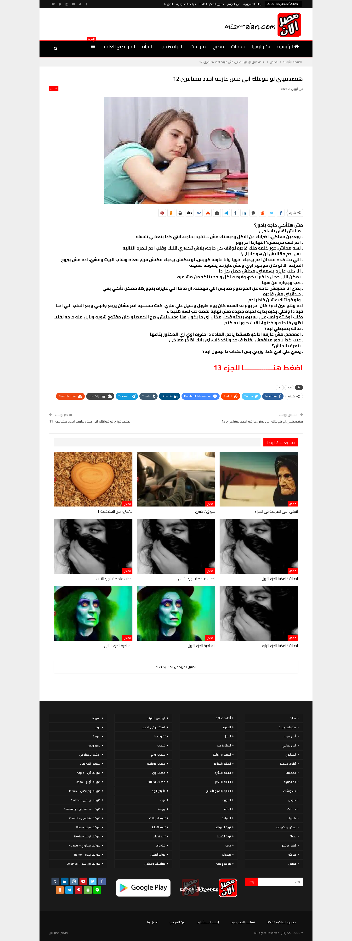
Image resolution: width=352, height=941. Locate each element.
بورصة (161, 809)
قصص (54, 88)
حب (279, 387)
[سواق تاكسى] (176, 479)
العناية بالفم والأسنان (218, 791)
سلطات (291, 809)
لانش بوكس (288, 845)
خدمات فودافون (155, 763)
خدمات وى (158, 772)
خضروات (160, 845)
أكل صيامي (289, 745)
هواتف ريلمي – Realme (85, 800)
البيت (289, 387)
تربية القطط (224, 836)
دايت (228, 845)
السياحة (226, 818)
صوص (292, 800)
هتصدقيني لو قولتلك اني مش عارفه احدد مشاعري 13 (262, 421)
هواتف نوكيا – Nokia (87, 836)
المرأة (147, 46)
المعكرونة (290, 782)
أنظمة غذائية (223, 718)
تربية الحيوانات (223, 827)
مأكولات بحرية (287, 727)
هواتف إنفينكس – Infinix (84, 791)
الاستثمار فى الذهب (153, 727)
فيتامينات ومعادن (154, 863)
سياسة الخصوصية (186, 4)
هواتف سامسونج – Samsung (82, 809)
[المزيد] (92, 46)
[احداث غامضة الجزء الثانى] (176, 546)
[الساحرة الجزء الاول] (176, 613)
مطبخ (218, 46)
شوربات (291, 818)
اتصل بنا (168, 4)
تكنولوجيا (261, 46)
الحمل (227, 736)
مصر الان (54, 932)
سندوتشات (289, 791)
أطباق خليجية (288, 763)
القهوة (226, 800)
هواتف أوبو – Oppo (88, 782)
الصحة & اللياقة (222, 754)
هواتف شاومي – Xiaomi (84, 818)
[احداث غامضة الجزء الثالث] (93, 546)
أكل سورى (289, 736)
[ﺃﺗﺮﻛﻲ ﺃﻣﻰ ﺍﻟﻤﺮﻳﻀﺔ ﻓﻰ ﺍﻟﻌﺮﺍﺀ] (259, 479)
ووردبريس (94, 745)
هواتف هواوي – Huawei (84, 845)
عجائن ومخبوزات (286, 827)
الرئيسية (285, 46)
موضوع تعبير (223, 863)
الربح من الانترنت (156, 718)
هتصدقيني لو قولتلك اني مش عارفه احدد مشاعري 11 (90, 421)
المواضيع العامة (118, 46)
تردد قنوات (159, 836)
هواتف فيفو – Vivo (88, 827)
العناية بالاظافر (222, 763)
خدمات (238, 46)
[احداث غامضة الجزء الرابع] (259, 613)
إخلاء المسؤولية (252, 4)
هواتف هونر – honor (87, 854)
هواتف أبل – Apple (88, 772)
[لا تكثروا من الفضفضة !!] (93, 479)
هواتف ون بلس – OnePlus (83, 863)
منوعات (198, 46)
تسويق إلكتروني (90, 763)
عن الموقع (233, 4)
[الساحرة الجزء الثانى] (93, 613)
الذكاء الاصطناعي (89, 754)
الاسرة (227, 727)
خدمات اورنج (158, 754)
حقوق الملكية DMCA (211, 4)
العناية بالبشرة (223, 772)
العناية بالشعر (223, 782)
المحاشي (290, 754)
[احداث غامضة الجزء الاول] (259, 546)
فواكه (292, 854)
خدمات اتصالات (156, 782)
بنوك (162, 800)
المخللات (290, 772)
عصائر (293, 836)
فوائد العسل (157, 854)
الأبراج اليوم (158, 791)
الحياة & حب (171, 46)
